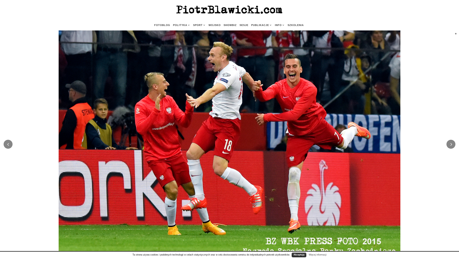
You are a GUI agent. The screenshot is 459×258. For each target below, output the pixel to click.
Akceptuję (299, 254)
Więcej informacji (317, 254)
